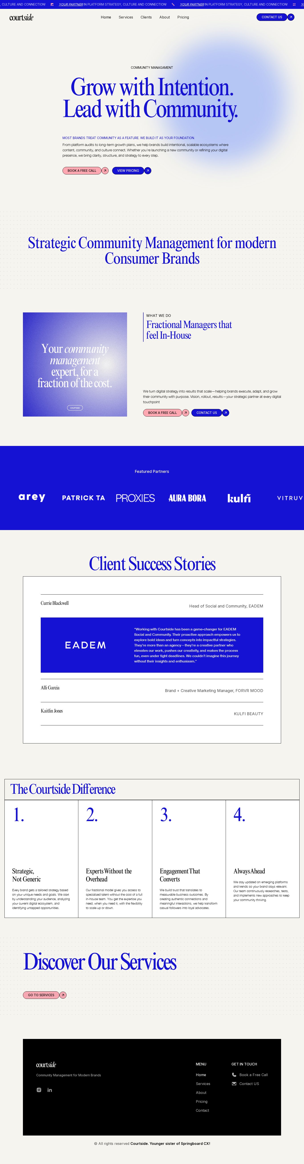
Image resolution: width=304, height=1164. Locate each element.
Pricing (183, 17)
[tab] (152, 636)
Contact (202, 1110)
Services (126, 17)
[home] (21, 17)
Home (106, 17)
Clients (146, 17)
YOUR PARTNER (33, 4)
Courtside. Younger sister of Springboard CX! (170, 1143)
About (164, 17)
